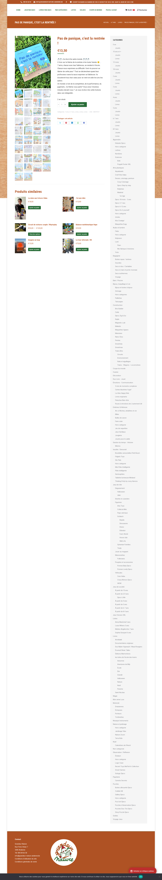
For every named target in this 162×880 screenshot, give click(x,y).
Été (118, 671)
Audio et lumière (119, 228)
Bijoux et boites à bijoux (123, 288)
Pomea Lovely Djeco (124, 569)
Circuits (120, 354)
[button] (48, 39)
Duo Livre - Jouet (119, 379)
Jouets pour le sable (122, 439)
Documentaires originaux (124, 643)
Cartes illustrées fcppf (123, 390)
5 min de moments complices (126, 386)
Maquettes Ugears (121, 330)
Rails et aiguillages (124, 361)
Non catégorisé (118, 749)
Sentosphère (119, 474)
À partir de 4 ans (121, 601)
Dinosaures (124, 523)
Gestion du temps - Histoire (123, 442)
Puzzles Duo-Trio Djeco (123, 809)
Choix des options (34, 234)
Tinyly (119, 548)
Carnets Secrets (121, 781)
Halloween (121, 492)
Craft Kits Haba (120, 175)
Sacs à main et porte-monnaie (126, 270)
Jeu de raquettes (121, 428)
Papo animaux (122, 513)
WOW (119, 583)
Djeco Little (121, 597)
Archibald (118, 640)
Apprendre (116, 140)
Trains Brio (119, 351)
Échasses (118, 710)
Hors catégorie (120, 147)
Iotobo (117, 217)
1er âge (122, 196)
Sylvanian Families (123, 545)
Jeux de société (118, 587)
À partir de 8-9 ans (122, 611)
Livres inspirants (121, 397)
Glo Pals (118, 460)
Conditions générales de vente (26, 862)
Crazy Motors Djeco (124, 580)
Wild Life (123, 541)
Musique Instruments (120, 721)
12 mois (116, 62)
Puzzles (116, 784)
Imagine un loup (34, 240)
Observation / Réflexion (121, 752)
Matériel (120, 192)
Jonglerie (118, 435)
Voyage (118, 277)
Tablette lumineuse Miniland (125, 478)
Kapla (117, 319)
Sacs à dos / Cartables (123, 266)
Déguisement (120, 488)
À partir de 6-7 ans (122, 608)
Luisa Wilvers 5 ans (122, 626)
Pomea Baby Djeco (124, 566)
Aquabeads (119, 171)
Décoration (117, 376)
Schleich (120, 516)
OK (141, 876)
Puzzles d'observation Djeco (125, 805)
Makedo (118, 326)
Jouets (117, 48)
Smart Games (120, 770)
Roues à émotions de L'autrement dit (128, 404)
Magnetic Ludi (120, 323)
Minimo (117, 446)
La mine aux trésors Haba (37, 198)
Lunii (116, 242)
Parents (120, 689)
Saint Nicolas (120, 692)
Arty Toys (120, 506)
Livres (76, 112)
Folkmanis (121, 559)
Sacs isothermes (121, 273)
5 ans (67, 112)
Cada (117, 312)
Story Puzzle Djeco (122, 812)
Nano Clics (119, 337)
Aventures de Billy (123, 664)
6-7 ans (71, 112)
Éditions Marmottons (122, 654)
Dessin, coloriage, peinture (124, 178)
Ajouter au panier (77, 104)
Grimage (118, 291)
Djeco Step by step (124, 185)
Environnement (122, 358)
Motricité (116, 703)
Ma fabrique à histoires (125, 249)
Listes (115, 619)
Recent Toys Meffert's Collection (127, 766)
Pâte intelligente (121, 471)
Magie (115, 696)
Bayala (122, 520)
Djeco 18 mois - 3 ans (123, 199)
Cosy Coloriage (122, 182)
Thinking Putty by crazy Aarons (126, 481)
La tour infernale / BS (84, 240)
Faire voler (119, 421)
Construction (117, 305)
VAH (119, 495)
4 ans (115, 97)
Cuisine (115, 372)
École (119, 668)
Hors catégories (121, 295)
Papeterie (116, 777)
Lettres (117, 150)
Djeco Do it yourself (122, 210)
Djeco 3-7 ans (120, 203)
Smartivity (118, 344)
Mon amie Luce (118, 700)
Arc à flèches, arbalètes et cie (126, 411)
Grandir (120, 675)
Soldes (115, 816)
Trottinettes (119, 717)
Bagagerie (116, 256)
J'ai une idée (80, 198)
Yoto (117, 252)
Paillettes (118, 298)
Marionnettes (120, 555)
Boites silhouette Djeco (123, 788)
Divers (122, 527)
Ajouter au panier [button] (34, 207)
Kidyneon (118, 238)
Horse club (123, 538)
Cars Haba (121, 576)
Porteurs (118, 714)
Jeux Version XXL (119, 615)
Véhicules (118, 573)
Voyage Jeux (117, 819)
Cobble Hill (119, 791)
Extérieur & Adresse (120, 407)
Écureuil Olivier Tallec (122, 650)
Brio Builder (119, 309)
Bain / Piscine (118, 280)
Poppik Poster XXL (124, 164)
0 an (114, 45)
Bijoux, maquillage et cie (121, 284)
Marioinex (118, 333)
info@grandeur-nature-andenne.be (27, 856)
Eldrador (123, 530)
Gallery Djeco (120, 795)
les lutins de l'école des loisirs (126, 657)
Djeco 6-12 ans (120, 207)
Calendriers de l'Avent (123, 745)
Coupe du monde (119, 369)
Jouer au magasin (121, 552)
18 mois (116, 69)
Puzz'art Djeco (120, 802)
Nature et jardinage (120, 724)
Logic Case (119, 763)
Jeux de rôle (117, 485)
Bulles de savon (121, 418)
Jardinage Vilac (120, 731)
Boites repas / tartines (123, 259)
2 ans (115, 76)
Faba (117, 231)
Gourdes (118, 263)
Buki (118, 161)
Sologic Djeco (120, 773)
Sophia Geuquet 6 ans (123, 633)
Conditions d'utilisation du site (26, 859)
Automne (120, 661)
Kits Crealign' (119, 221)
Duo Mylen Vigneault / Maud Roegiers (128, 647)
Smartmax (119, 347)
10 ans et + (117, 52)
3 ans (115, 87)
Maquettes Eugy (121, 224)
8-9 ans (115, 129)
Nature (119, 682)
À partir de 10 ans (121, 590)
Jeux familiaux (120, 432)
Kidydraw (120, 189)
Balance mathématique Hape (86, 225)
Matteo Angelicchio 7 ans (124, 629)
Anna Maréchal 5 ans (122, 622)
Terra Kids (118, 738)
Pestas (117, 340)
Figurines (118, 502)
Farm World (124, 534)
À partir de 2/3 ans (122, 594)
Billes (117, 414)
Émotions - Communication (123, 383)
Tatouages (119, 302)
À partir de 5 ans (121, 604)
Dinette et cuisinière (122, 499)
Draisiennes (119, 707)
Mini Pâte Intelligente (122, 467)
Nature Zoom (120, 735)
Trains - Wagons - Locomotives (128, 365)
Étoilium (118, 756)
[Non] (159, 877)
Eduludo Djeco (120, 143)
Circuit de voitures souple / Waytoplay (42, 225)
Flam (119, 245)
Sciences (118, 157)
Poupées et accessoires (124, 562)
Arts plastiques (118, 168)
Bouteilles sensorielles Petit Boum (127, 453)
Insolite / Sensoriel (120, 450)
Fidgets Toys (119, 457)
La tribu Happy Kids (122, 393)
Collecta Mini (122, 509)
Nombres (118, 154)
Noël (119, 685)
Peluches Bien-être (122, 400)
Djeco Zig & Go (120, 316)
